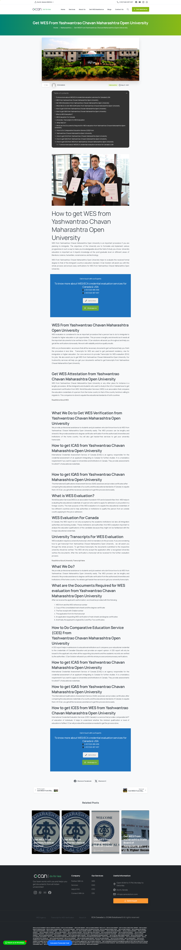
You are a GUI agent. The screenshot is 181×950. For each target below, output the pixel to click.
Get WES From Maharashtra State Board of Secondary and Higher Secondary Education (135, 841)
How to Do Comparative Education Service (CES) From (75, 130)
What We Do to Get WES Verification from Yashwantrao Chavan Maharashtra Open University (88, 106)
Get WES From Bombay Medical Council (44, 843)
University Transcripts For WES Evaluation (70, 120)
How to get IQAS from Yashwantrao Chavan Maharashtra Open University (81, 111)
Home (55, 28)
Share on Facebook (84, 781)
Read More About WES (60, 400)
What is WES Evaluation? (64, 114)
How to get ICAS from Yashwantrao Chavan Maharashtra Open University (81, 109)
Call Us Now (92, 301)
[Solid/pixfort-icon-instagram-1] (35, 892)
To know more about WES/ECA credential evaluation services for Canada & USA (83, 97)
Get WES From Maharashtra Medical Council (103, 843)
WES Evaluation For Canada (65, 117)
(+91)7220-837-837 (126, 2)
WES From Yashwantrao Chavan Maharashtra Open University (77, 100)
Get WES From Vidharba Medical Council (74, 843)
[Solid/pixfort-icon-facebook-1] (49, 892)
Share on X (102, 781)
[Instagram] (143, 2)
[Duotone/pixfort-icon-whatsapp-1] (40, 892)
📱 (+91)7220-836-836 (90, 290)
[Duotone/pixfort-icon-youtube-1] (45, 892)
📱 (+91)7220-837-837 (90, 293)
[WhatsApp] (147, 2)
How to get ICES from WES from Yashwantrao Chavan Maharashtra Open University (85, 142)
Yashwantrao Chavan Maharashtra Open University (74, 133)
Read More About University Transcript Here (68, 560)
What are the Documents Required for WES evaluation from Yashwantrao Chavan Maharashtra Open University (90, 127)
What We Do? (61, 123)
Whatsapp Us (92, 308)
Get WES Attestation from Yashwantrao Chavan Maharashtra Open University (82, 103)
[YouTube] (140, 2)
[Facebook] (136, 2)
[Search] (127, 9)
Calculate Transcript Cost (59, 943)
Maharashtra (66, 28)
